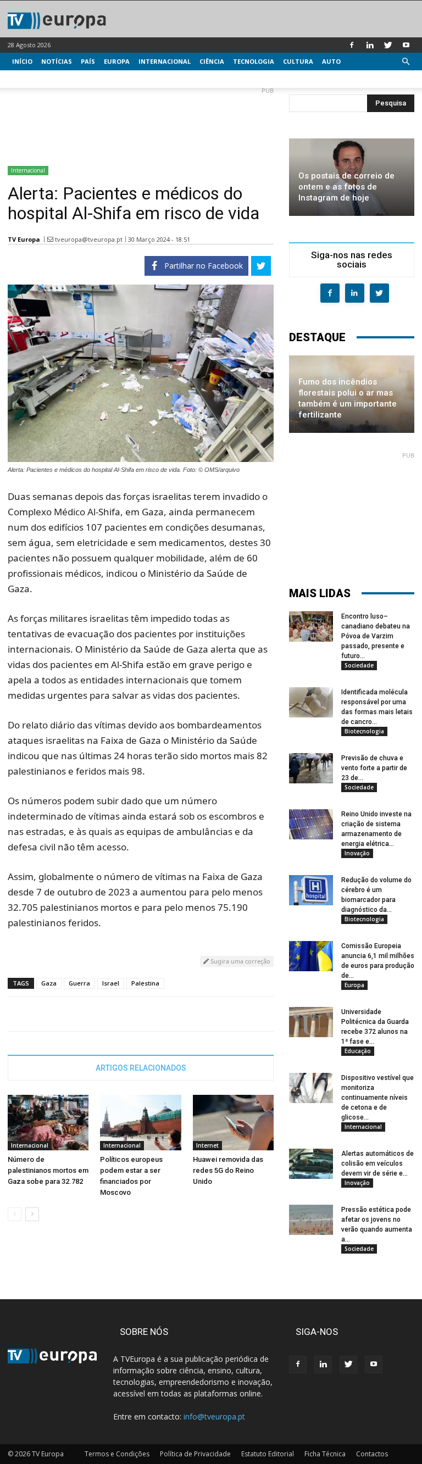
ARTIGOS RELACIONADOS (141, 1068)
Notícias (56, 61)
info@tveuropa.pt (214, 1416)
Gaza (49, 983)
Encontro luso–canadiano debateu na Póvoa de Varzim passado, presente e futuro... (375, 636)
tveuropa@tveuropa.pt (89, 239)
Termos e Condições (117, 1454)
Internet (207, 1145)
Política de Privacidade (195, 1454)
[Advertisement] (141, 121)
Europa (117, 61)
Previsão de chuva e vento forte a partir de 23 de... (374, 768)
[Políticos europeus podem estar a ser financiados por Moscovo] (140, 1122)
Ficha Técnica (325, 1454)
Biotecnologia (364, 731)
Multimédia (32, 79)
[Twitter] (388, 45)
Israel (110, 983)
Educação (358, 1051)
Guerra (79, 983)
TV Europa (24, 239)
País (88, 61)
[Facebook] (351, 45)
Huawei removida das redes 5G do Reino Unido (228, 1170)
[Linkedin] (370, 45)
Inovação (357, 853)
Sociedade (359, 665)
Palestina (145, 983)
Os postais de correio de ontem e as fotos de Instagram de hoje (346, 187)
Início (22, 61)
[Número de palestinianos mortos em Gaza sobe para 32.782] (48, 1122)
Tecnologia (253, 61)
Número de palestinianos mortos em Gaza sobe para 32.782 (48, 1170)
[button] (405, 62)
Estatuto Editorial (267, 1454)
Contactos (372, 1454)
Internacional (164, 61)
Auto (331, 61)
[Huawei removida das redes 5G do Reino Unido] (233, 1122)
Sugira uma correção (239, 961)
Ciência (211, 61)
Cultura (298, 61)
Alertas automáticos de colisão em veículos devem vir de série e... (377, 1163)
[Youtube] (406, 45)
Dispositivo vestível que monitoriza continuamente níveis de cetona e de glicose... (377, 1097)
